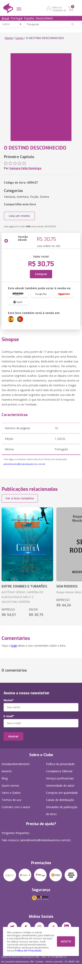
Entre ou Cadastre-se (59, 9)
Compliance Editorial (59, 771)
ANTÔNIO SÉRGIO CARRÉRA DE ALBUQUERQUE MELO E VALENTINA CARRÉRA (22, 597)
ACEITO (66, 941)
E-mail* (9, 716)
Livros (19, 38)
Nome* (9, 700)
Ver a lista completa (20, 498)
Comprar (41, 274)
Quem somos (10, 785)
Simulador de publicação (61, 810)
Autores (7, 771)
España (29, 18)
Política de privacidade (60, 764)
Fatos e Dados (11, 793)
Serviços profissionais (60, 778)
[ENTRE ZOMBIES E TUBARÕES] (27, 544)
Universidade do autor (60, 785)
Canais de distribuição (60, 800)
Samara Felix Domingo (25, 168)
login (14, 645)
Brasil (5, 18)
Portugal (16, 18)
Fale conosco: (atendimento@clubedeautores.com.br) (36, 840)
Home (9, 38)
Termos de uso (11, 800)
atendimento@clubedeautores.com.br (25, 463)
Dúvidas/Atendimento (16, 764)
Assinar (13, 736)
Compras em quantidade (62, 793)
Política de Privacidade (28, 950)
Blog (5, 778)
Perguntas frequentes (15, 833)
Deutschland (44, 18)
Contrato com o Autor (16, 807)
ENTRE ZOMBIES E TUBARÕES (24, 586)
